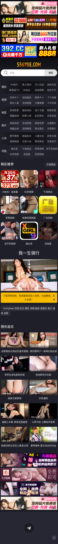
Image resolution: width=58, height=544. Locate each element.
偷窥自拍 (14, 123)
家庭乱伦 (26, 135)
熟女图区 (39, 128)
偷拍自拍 (26, 110)
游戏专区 (51, 84)
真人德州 (26, 84)
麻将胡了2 (14, 90)
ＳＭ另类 (51, 102)
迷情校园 (14, 141)
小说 (4, 138)
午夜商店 (26, 148)
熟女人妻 (14, 102)
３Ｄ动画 (51, 97)
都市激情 (14, 135)
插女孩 (14, 148)
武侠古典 (51, 135)
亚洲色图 (26, 123)
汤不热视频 (51, 148)
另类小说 (26, 141)
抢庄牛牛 (51, 90)
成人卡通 (39, 110)
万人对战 (39, 84)
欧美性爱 (51, 110)
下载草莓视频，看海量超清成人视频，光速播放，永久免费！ (29, 297)
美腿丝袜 (14, 128)
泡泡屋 (26, 154)
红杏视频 (14, 154)
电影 (4, 112)
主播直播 (39, 102)
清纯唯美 (26, 128)
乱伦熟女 (39, 115)
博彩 (4, 87)
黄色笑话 (39, 141)
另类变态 (51, 115)
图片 (4, 125)
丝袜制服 (26, 102)
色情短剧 (39, 154)
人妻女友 (39, 135)
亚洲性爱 (14, 110)
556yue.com (29, 64)
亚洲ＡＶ (14, 97)
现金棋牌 (39, 90)
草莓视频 (39, 148)
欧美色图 (39, 123)
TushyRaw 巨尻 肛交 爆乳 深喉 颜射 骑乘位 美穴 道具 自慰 (28, 311)
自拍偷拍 (26, 97)
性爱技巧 (51, 141)
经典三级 (26, 115)
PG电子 (14, 84)
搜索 (50, 72)
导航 (4, 151)
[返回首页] (54, 537)
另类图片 (51, 128)
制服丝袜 (14, 115)
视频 (4, 99)
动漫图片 (51, 123)
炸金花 (26, 90)
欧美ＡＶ (39, 97)
